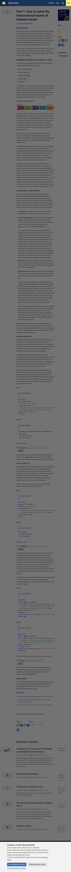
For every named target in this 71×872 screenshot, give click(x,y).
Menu (68, 3)
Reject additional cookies (37, 864)
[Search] (63, 3)
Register (51, 3)
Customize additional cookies (16, 868)
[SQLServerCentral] (4, 3)
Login (57, 3)
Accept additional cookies (16, 864)
